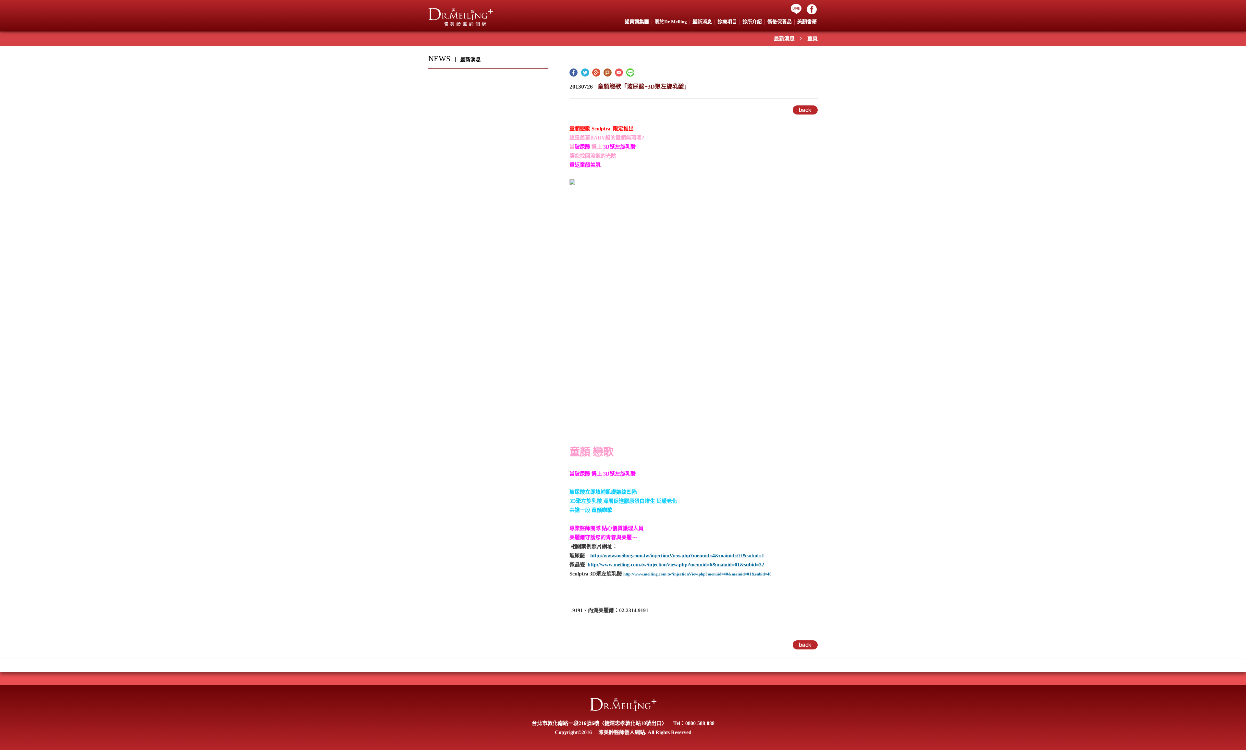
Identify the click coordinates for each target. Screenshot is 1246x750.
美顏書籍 (807, 21)
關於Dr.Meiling (670, 21)
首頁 (812, 38)
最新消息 (784, 38)
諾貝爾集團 (637, 21)
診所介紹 (752, 21)
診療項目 (727, 21)
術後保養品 (779, 21)
